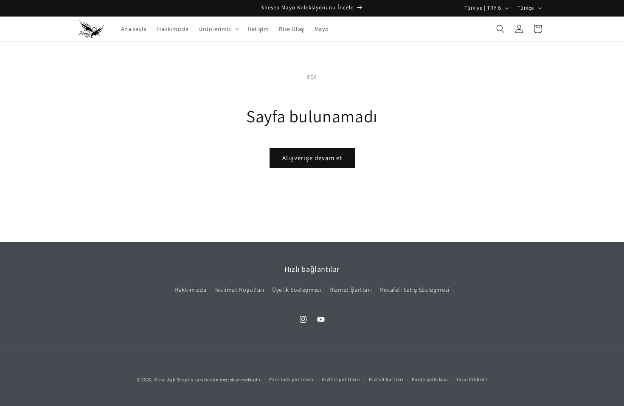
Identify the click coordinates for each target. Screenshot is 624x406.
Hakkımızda (190, 289)
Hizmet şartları (386, 379)
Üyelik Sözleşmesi (296, 289)
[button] (218, 29)
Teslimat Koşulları (239, 289)
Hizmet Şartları (350, 289)
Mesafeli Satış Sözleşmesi (414, 289)
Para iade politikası (291, 379)
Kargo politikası (430, 379)
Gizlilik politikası (341, 379)
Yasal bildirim (471, 379)
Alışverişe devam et (312, 158)
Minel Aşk (164, 380)
